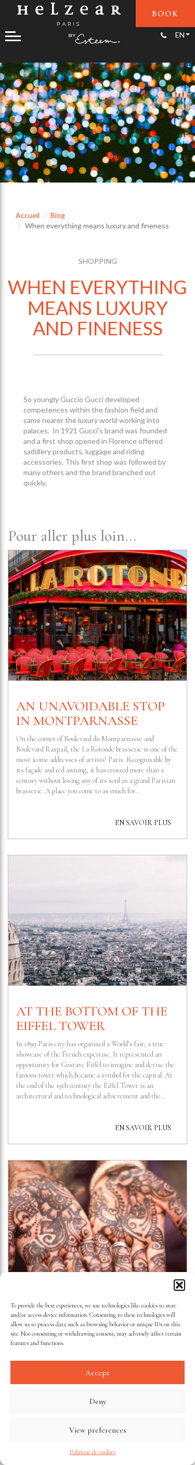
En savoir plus (143, 822)
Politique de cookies (92, 1452)
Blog (57, 215)
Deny (97, 1401)
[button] (179, 1285)
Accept (97, 1372)
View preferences (97, 1430)
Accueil (28, 215)
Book (165, 13)
